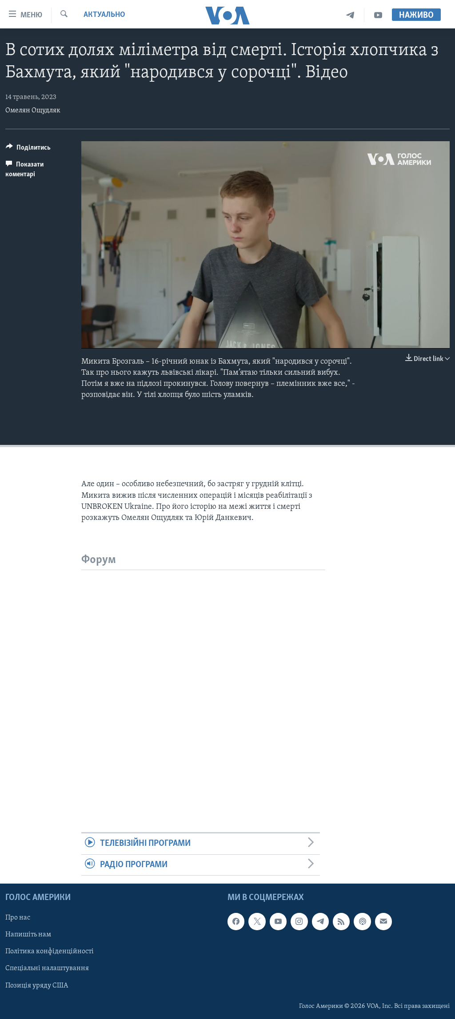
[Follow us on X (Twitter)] (256, 921)
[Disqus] (203, 681)
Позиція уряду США (36, 985)
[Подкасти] (362, 921)
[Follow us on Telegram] (320, 921)
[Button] (28, 149)
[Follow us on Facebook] (236, 921)
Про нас (17, 917)
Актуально (104, 15)
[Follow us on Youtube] (278, 921)
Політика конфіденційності (49, 951)
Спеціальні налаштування (47, 968)
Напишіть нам (28, 934)
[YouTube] (378, 15)
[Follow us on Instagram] (299, 921)
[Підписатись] (383, 921)
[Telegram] (350, 15)
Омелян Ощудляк (32, 110)
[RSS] (341, 921)
